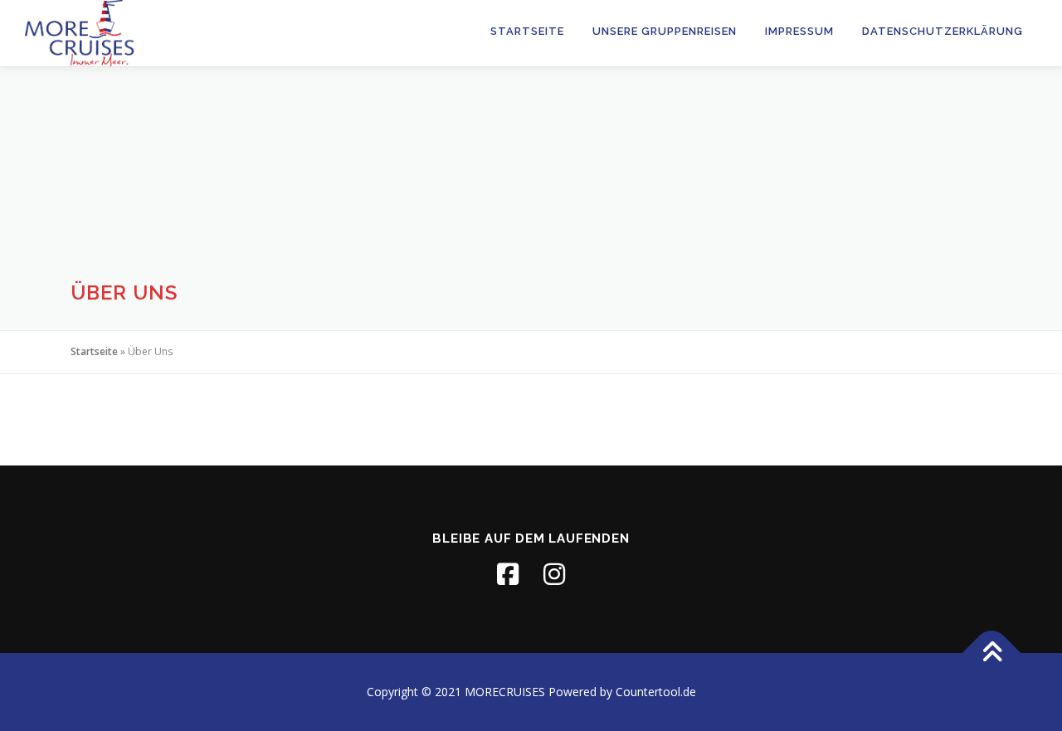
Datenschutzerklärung (942, 31)
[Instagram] (554, 574)
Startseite (527, 31)
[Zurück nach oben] (991, 653)
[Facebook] (507, 574)
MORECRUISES (505, 691)
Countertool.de (656, 691)
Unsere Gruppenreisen (664, 31)
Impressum (799, 31)
